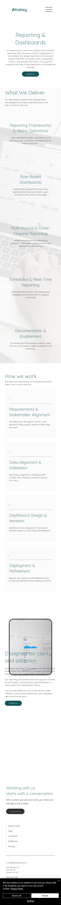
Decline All (16, 895)
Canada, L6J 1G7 (12, 872)
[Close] (57, 882)
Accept (45, 895)
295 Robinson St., (12, 867)
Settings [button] (30, 900)
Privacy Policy (17, 888)
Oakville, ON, (11, 870)
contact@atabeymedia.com (16, 863)
